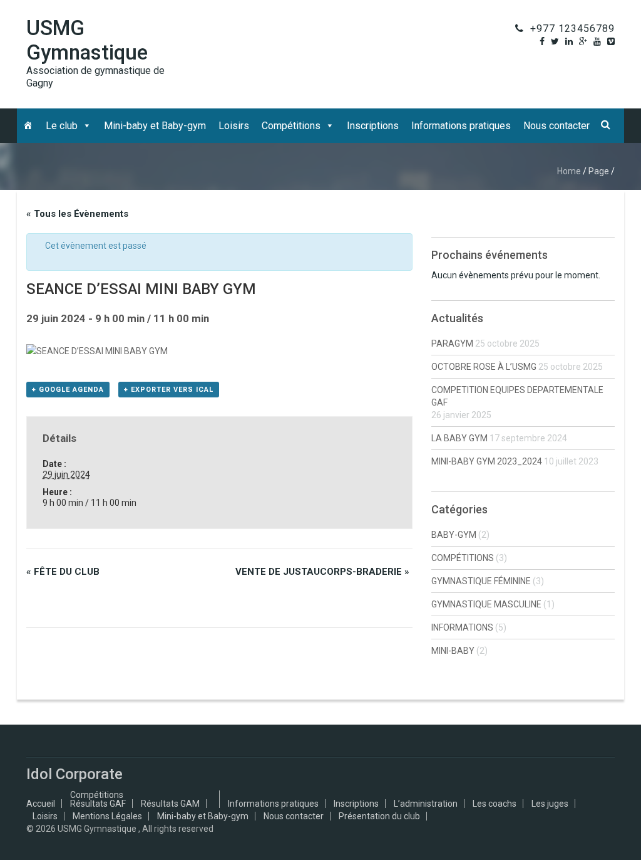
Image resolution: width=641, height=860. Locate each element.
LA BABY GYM (459, 438)
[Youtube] (597, 41)
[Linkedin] (569, 41)
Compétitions (291, 126)
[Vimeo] (611, 41)
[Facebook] (542, 41)
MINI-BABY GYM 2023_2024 (486, 461)
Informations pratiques (461, 126)
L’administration (426, 803)
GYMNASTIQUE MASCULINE (486, 604)
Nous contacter (556, 126)
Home (569, 171)
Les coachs (494, 803)
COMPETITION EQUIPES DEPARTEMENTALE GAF (517, 396)
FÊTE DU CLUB (63, 571)
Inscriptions (373, 126)
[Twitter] (555, 41)
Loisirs (233, 126)
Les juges (549, 803)
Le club (62, 126)
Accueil (40, 803)
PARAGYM (452, 343)
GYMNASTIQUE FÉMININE (481, 581)
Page (598, 171)
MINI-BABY (452, 651)
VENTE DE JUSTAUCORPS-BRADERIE (322, 571)
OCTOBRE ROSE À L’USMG (483, 367)
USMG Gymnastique (87, 40)
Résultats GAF (98, 803)
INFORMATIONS (462, 627)
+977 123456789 (572, 28)
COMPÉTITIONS (462, 558)
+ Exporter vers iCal (168, 389)
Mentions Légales (107, 816)
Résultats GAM (170, 803)
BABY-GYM (453, 535)
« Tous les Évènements (77, 213)
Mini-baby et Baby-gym (155, 126)
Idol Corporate (74, 774)
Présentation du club (379, 816)
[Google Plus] (583, 41)
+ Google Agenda (68, 389)
